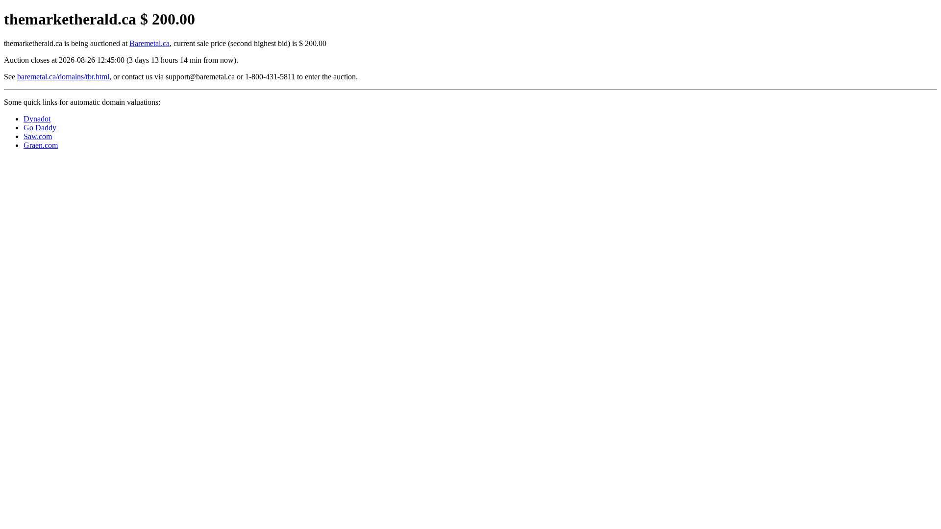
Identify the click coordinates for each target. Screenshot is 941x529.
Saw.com (38, 136)
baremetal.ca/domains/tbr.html (63, 76)
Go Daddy (40, 127)
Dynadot (37, 119)
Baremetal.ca (149, 43)
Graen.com (41, 145)
